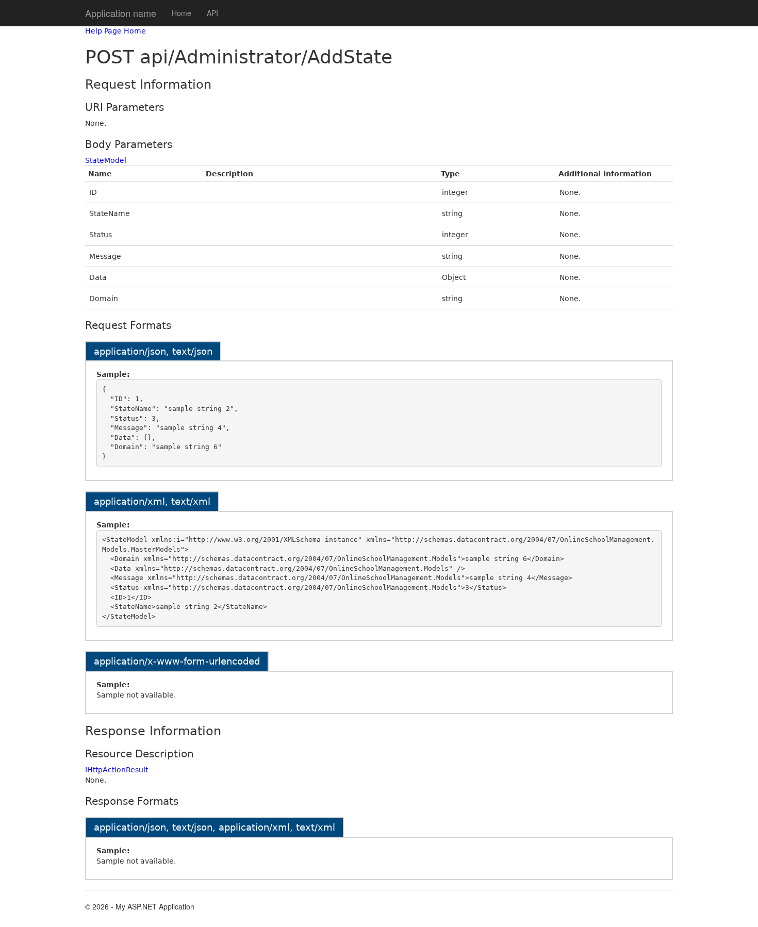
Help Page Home (115, 31)
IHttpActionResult (116, 770)
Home (181, 13)
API (212, 13)
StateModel (105, 160)
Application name (120, 13)
